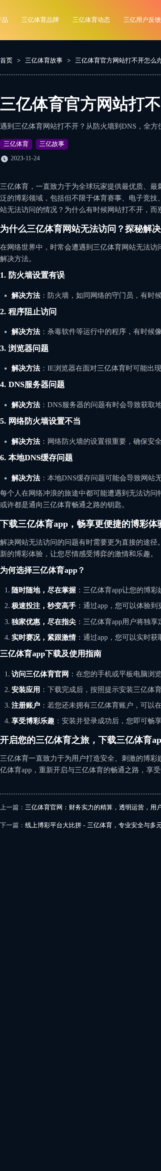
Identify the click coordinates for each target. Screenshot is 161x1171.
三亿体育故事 (44, 60)
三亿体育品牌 (40, 20)
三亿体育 (16, 144)
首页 (6, 60)
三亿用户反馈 (142, 20)
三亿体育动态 (91, 20)
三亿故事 (51, 144)
